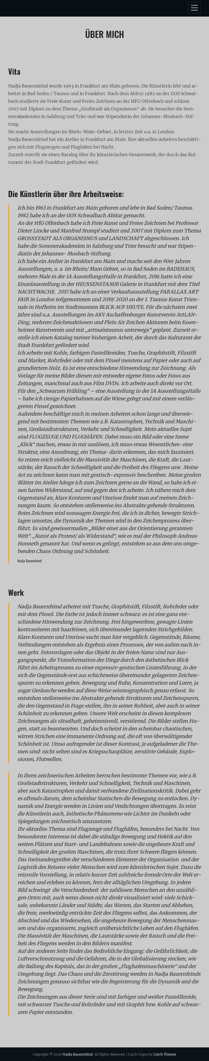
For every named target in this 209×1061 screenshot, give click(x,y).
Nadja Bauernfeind (78, 1054)
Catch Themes (164, 1054)
